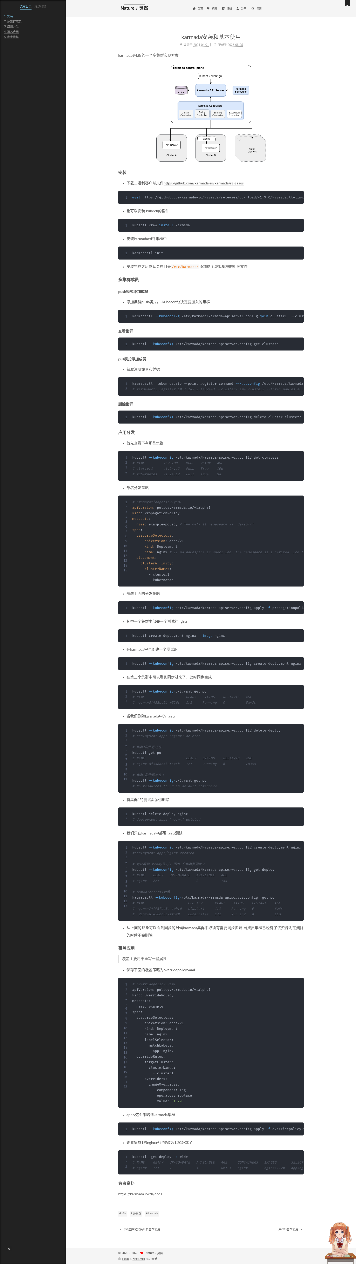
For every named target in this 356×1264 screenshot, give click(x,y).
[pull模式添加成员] (302, 359)
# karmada (152, 1213)
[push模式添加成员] (302, 291)
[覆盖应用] (302, 948)
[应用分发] (302, 432)
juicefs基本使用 (289, 1229)
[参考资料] (302, 1183)
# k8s (122, 1213)
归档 (229, 8)
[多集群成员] (302, 280)
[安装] (302, 173)
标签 (214, 8)
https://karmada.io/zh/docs (140, 1194)
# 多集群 (136, 1213)
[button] (9, 1248)
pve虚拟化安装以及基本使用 (141, 1229)
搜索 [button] (259, 8)
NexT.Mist (138, 1259)
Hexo (125, 1259)
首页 (200, 8)
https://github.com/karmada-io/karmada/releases (204, 183)
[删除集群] (302, 404)
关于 (243, 8)
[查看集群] (302, 331)
